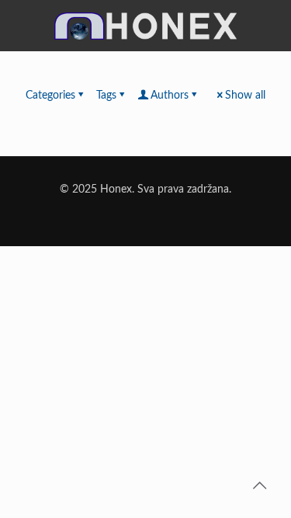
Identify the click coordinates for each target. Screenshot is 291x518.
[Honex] (145, 33)
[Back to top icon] (259, 486)
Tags (106, 95)
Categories (50, 95)
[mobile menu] (270, 21)
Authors (170, 95)
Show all (245, 95)
